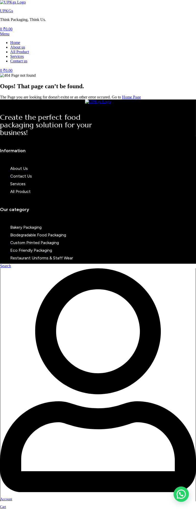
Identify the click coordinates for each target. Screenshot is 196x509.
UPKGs (6, 11)
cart (3, 507)
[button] (181, 494)
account (6, 499)
